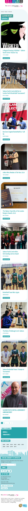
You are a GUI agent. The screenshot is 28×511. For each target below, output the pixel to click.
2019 (7, 446)
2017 (15, 446)
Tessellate (22, 498)
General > (5, 432)
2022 (19, 444)
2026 (4, 444)
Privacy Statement (5, 502)
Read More (6, 58)
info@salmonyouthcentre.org (8, 483)
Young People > (6, 434)
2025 (7, 444)
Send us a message (7, 485)
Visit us (4, 488)
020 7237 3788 (4, 481)
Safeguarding (13, 502)
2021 (22, 444)
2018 (11, 446)
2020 (4, 446)
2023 (15, 444)
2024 (11, 444)
